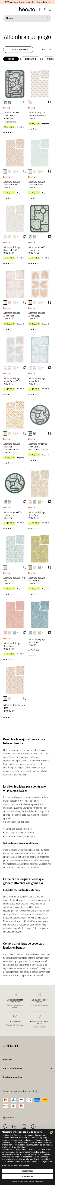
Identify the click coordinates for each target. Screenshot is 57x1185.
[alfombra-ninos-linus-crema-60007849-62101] (5, 102)
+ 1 (18, 171)
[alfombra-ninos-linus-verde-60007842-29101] (9, 102)
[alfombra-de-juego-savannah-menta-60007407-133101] (9, 171)
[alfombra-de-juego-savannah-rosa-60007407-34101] (5, 171)
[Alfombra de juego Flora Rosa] (15, 680)
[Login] (45, 9)
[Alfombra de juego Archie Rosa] (15, 284)
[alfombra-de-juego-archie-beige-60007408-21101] (9, 302)
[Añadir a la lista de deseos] (25, 102)
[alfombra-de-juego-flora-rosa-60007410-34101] (5, 698)
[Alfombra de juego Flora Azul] (15, 549)
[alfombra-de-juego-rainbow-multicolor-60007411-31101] (30, 102)
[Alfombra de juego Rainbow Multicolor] (40, 84)
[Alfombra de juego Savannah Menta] (40, 153)
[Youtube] (15, 1126)
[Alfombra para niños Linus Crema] (15, 84)
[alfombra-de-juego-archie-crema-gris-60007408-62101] (5, 368)
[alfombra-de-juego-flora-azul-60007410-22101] (5, 567)
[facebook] (33, 1126)
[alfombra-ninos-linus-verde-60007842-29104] (34, 433)
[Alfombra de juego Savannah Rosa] (15, 153)
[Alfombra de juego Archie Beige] (40, 284)
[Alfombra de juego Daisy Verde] (40, 549)
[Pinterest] (5, 1126)
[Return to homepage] (27, 9)
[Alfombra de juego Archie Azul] (40, 349)
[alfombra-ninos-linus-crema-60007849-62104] (30, 433)
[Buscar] (47, 18)
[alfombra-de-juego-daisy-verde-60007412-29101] (39, 502)
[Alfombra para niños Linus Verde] (40, 218)
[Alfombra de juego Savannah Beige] (15, 218)
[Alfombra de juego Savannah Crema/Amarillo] (15, 415)
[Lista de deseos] (40, 9)
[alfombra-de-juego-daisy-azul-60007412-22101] (34, 502)
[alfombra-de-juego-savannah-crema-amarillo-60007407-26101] (39, 171)
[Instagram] (24, 1126)
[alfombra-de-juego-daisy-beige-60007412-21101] (30, 502)
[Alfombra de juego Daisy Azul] (40, 614)
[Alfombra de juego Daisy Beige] (40, 483)
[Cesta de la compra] (49, 9)
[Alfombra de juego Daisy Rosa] (15, 614)
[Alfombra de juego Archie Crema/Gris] (15, 349)
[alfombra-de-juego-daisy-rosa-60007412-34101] (5, 632)
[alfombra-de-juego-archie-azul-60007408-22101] (14, 302)
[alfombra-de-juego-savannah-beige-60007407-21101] (14, 171)
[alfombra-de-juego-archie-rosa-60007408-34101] (5, 302)
